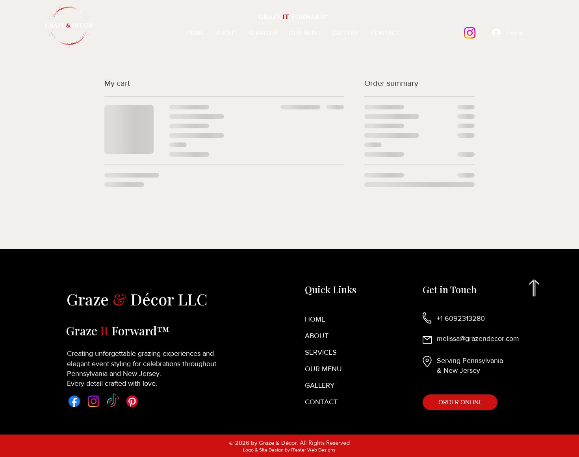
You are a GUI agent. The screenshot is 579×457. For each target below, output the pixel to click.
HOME (315, 319)
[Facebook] (74, 401)
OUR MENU (323, 369)
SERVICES (321, 352)
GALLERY (319, 385)
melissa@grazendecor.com (478, 338)
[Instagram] (469, 33)
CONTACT (321, 402)
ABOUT (316, 336)
